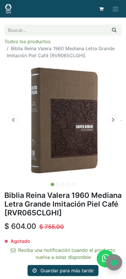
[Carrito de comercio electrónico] (101, 9)
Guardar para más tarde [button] (66, 270)
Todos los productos (27, 41)
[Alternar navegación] (115, 8)
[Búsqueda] (114, 30)
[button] (13, 119)
